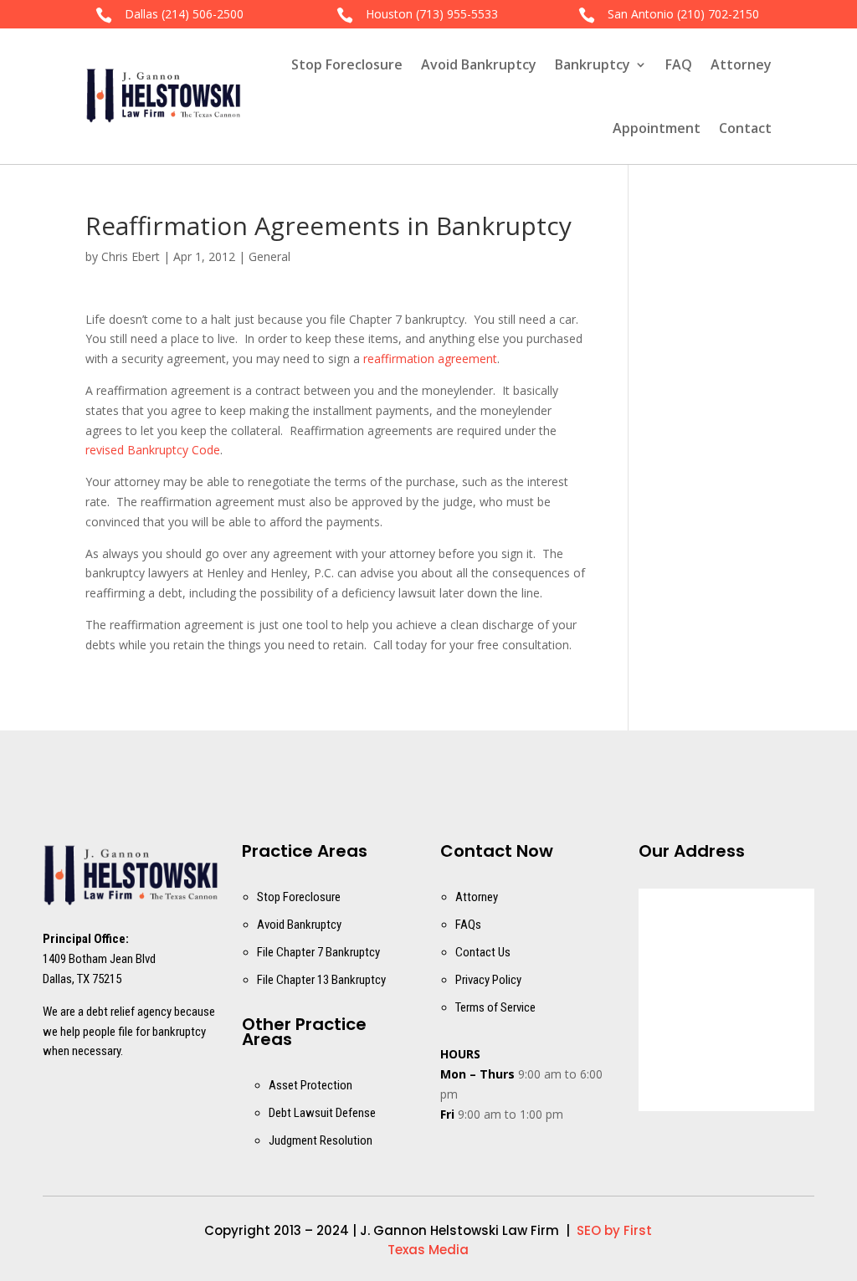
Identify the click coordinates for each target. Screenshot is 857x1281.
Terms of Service (495, 1007)
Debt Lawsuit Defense (322, 1112)
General (269, 256)
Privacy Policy (488, 979)
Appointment (656, 128)
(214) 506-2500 (203, 14)
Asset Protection (310, 1085)
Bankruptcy (592, 64)
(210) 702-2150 (718, 14)
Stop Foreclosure (347, 64)
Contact (745, 128)
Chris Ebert (130, 256)
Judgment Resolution (320, 1140)
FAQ (678, 64)
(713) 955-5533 (457, 14)
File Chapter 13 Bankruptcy (321, 979)
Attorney (741, 64)
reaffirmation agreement (430, 358)
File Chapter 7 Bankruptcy (318, 952)
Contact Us (483, 952)
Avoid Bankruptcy (478, 64)
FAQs (468, 924)
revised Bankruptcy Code (152, 450)
